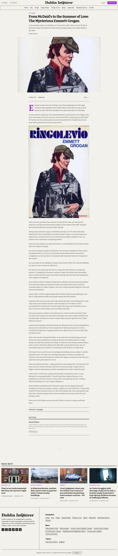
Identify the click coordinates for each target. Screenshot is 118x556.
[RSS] (6, 529)
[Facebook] (3, 529)
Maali (69, 553)
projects (62, 542)
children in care (94, 485)
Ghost (64, 553)
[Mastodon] (20, 529)
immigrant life (6, 485)
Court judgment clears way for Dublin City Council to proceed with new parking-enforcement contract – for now (72, 493)
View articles (33, 431)
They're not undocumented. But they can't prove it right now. (14, 490)
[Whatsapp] (16, 529)
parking (62, 485)
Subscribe (112, 2)
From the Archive (51, 542)
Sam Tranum (34, 498)
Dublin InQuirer (46, 553)
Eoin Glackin (64, 500)
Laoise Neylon (93, 500)
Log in (103, 2)
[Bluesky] (9, 529)
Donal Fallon (33, 33)
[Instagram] (13, 529)
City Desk (32, 13)
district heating (36, 485)
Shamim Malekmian (6, 496)
